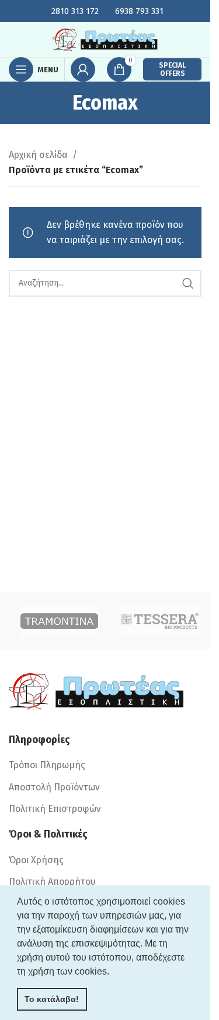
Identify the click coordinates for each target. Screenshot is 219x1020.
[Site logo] (105, 38)
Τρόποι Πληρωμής (47, 765)
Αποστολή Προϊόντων (54, 787)
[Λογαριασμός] (83, 69)
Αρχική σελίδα (38, 154)
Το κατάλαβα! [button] (52, 999)
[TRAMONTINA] (59, 621)
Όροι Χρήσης (36, 860)
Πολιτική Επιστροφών (55, 808)
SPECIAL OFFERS (172, 69)
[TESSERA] (160, 621)
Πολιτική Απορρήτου (52, 881)
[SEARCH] (188, 283)
